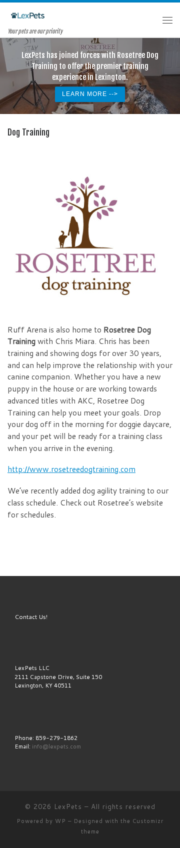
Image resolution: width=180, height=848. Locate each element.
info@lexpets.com (56, 746)
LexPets (68, 806)
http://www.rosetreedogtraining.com (72, 469)
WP (60, 821)
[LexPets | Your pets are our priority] (28, 15)
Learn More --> (90, 94)
